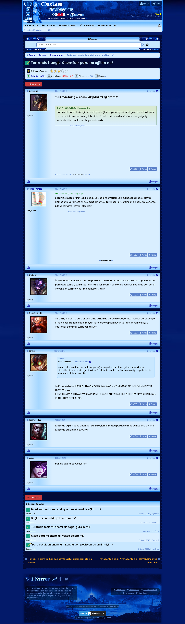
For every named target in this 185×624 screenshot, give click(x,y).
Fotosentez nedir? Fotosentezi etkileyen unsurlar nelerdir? (128, 560)
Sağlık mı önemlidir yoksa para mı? (53, 518)
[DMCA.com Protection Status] (92, 616)
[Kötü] (55, 71)
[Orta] (59, 71)
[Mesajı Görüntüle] (90, 362)
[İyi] (62, 71)
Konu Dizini (120, 590)
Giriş (158, 3)
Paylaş (144, 169)
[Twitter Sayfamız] (66, 580)
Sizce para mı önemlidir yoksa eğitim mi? (57, 536)
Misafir (158, 14)
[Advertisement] (78, 145)
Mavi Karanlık (42, 588)
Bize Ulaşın (143, 593)
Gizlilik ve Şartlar (150, 590)
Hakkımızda (129, 593)
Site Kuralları (134, 590)
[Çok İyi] (66, 71)
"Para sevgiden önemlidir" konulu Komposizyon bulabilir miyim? (72, 544)
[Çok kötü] (51, 71)
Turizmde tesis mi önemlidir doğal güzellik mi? (60, 527)
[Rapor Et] (28, 181)
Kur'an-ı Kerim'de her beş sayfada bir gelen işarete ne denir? (60, 560)
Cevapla (154, 182)
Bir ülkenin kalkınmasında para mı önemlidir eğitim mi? (66, 509)
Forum (32, 55)
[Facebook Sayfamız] (60, 580)
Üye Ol (146, 3)
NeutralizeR (114, 606)
